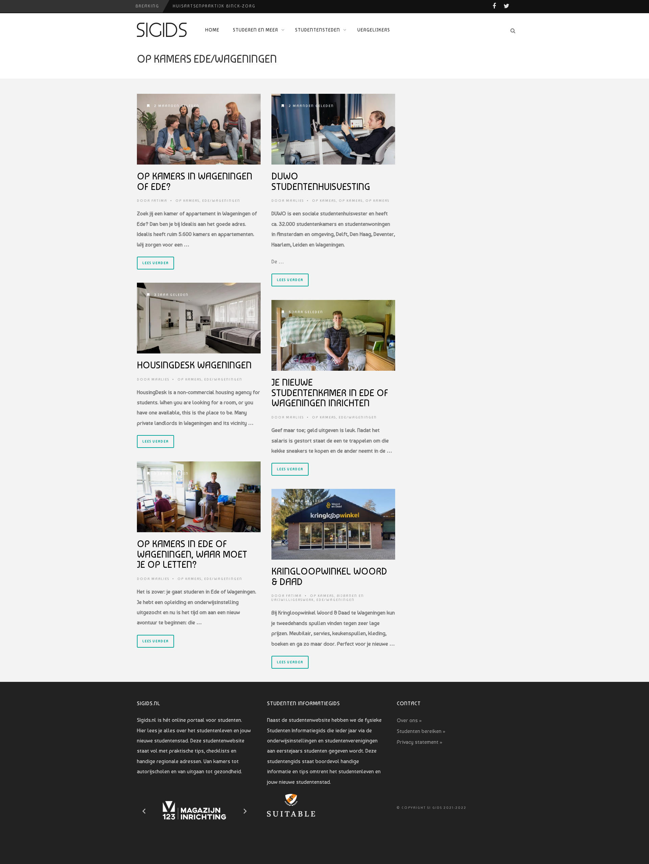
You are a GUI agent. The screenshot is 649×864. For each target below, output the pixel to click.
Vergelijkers (373, 30)
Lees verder (155, 263)
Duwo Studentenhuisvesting (320, 181)
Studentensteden (317, 30)
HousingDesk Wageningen (194, 365)
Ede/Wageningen (221, 200)
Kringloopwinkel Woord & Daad (329, 576)
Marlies (295, 200)
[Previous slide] (144, 811)
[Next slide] (244, 811)
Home (212, 30)
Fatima (159, 200)
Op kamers (187, 200)
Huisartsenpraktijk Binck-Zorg (214, 6)
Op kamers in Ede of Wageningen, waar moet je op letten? (192, 554)
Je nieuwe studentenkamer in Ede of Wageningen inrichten (329, 393)
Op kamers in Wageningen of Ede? (194, 181)
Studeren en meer (255, 30)
